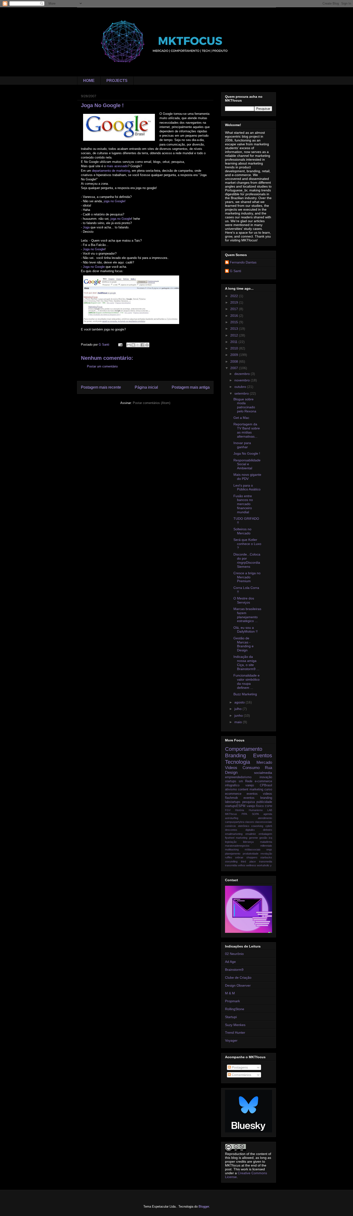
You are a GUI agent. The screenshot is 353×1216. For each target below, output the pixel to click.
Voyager (231, 1040)
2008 (234, 361)
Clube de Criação (238, 977)
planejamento (232, 853)
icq (270, 837)
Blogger (204, 1206)
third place (248, 861)
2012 (234, 335)
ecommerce (233, 793)
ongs (269, 849)
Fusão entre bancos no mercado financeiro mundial (243, 504)
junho (239, 715)
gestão (263, 837)
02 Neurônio (234, 954)
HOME (89, 81)
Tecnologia (237, 762)
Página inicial (146, 387)
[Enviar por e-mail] (128, 344)
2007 (234, 368)
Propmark (232, 1001)
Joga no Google (94, 249)
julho (238, 709)
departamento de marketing (111, 170)
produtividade (250, 853)
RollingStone (234, 1009)
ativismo (231, 789)
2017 (234, 309)
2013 (234, 328)
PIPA (244, 814)
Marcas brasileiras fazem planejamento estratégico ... (247, 615)
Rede (248, 781)
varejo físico (255, 806)
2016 (234, 316)
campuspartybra (234, 821)
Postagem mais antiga (191, 387)
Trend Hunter (235, 1032)
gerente (253, 837)
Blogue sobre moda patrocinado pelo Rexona (244, 405)
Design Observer (238, 985)
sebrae (239, 857)
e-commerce (263, 781)
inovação (266, 777)
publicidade (264, 802)
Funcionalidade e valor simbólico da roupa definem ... (246, 681)
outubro (240, 387)
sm (241, 781)
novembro (242, 380)
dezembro (242, 374)
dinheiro (267, 829)
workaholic (263, 865)
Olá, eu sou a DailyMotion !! (245, 630)
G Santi (235, 271)
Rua (268, 767)
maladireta (266, 841)
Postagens (239, 1067)
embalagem (265, 833)
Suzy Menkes (235, 1025)
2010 (234, 348)
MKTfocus (231, 814)
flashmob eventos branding (248, 798)
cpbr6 (268, 826)
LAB (269, 810)
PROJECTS (117, 81)
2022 (234, 296)
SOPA (255, 814)
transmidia (231, 865)
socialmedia (263, 773)
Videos (231, 767)
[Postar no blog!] (133, 344)
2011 (234, 342)
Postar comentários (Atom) (151, 403)
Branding (235, 755)
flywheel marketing (236, 837)
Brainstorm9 (234, 970)
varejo (249, 785)
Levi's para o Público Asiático (247, 487)
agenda (267, 814)
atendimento (265, 818)
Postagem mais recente (101, 387)
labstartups (232, 802)
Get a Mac (241, 418)
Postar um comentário (102, 366)
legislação (231, 841)
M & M (230, 993)
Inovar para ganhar (242, 445)
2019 (234, 302)
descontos (231, 829)
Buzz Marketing (245, 694)
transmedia (265, 861)
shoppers (251, 857)
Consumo (251, 767)
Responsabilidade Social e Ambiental (247, 464)
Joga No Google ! (246, 453)
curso (268, 789)
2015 (234, 322)
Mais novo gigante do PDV (247, 477)
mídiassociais (253, 849)
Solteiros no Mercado (242, 531)
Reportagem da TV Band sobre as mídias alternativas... (246, 430)
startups (230, 781)
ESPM (268, 806)
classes (249, 821)
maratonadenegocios (237, 845)
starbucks (266, 857)
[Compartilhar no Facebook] (142, 344)
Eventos (262, 755)
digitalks (250, 829)
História (239, 810)
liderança (248, 841)
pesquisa (248, 802)
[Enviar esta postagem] (119, 344)
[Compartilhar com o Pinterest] (147, 344)
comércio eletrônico (237, 826)
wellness (251, 865)
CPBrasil (266, 785)
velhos (241, 865)
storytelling (231, 861)
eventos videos (259, 793)
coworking (257, 826)
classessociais (263, 821)
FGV (228, 810)
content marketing (250, 789)
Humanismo (256, 810)
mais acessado (117, 166)
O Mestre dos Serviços (243, 600)
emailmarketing (234, 833)
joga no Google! (115, 201)
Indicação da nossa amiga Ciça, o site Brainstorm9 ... (246, 663)
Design (231, 772)
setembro (242, 393)
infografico (232, 785)
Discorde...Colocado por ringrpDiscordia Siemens (246, 560)
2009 (234, 355)
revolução (266, 853)
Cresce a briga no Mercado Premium (247, 577)
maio (238, 722)
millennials (266, 845)
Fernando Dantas (243, 262)
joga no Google (120, 218)
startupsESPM (235, 806)
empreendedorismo (238, 777)
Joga (86, 227)
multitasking (232, 849)
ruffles (228, 857)
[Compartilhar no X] (137, 344)
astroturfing (231, 818)
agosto (240, 702)
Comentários (241, 1075)
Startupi (231, 1017)
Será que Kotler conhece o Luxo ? (247, 544)
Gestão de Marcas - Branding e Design (243, 644)
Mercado (264, 762)
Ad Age (230, 962)
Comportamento (243, 749)
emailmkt (250, 833)
